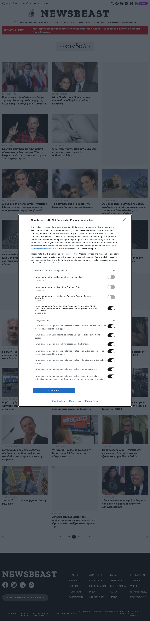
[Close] (125, 220)
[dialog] (75, 310)
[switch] (111, 277)
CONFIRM (53, 390)
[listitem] (75, 270)
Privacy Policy (91, 401)
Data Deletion (58, 401)
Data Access (75, 401)
